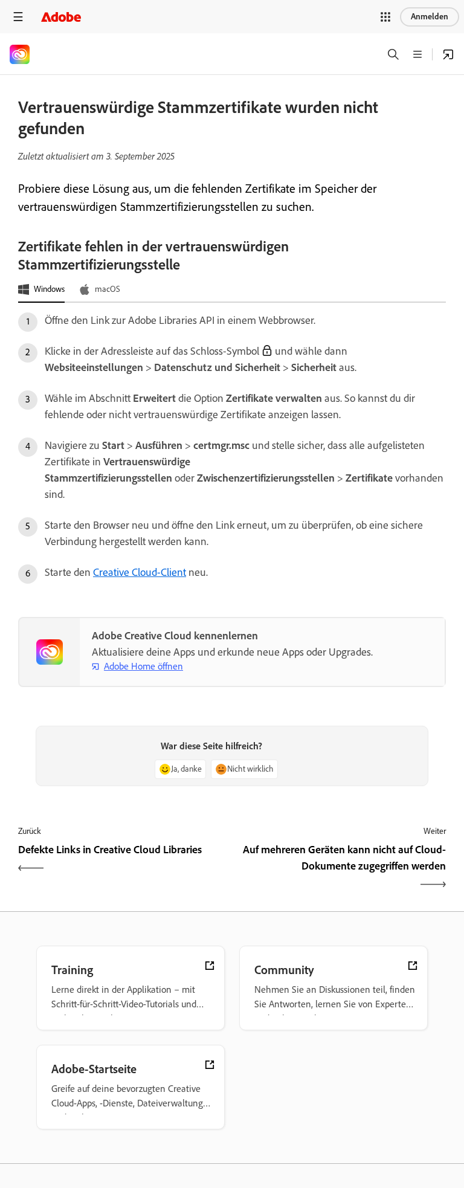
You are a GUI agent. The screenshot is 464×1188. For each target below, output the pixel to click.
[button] (385, 17)
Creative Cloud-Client (139, 572)
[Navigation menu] (18, 16)
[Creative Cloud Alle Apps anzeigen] (448, 54)
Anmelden (429, 16)
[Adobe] (61, 16)
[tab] (41, 290)
